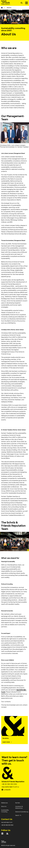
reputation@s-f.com (10, 787)
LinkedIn (7, 790)
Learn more (6, 742)
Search (17, 815)
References (4, 803)
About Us (3, 806)
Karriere (17, 803)
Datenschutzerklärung (21, 811)
